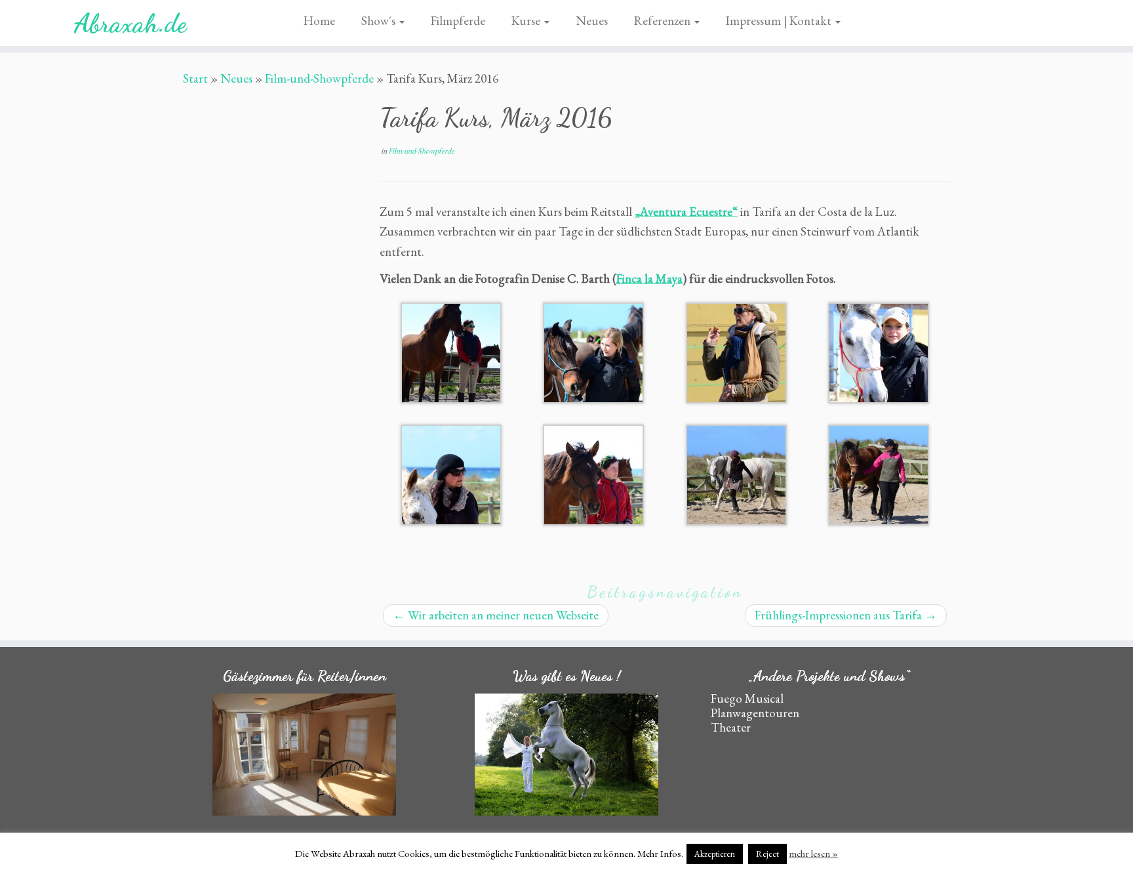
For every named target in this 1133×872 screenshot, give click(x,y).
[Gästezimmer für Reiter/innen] (304, 755)
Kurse (527, 20)
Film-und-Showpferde (319, 78)
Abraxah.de (130, 23)
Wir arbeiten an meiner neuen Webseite (496, 615)
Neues (592, 20)
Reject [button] (767, 854)
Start (195, 78)
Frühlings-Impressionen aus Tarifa (846, 615)
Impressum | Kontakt (780, 20)
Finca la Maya (649, 278)
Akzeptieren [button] (714, 854)
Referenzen (663, 20)
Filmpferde (458, 20)
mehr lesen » (813, 853)
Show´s (379, 20)
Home (319, 20)
